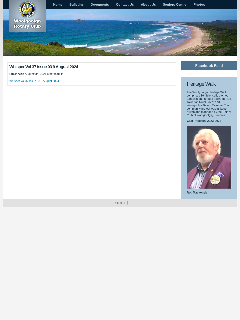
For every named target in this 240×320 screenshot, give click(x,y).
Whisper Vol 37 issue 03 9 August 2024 (34, 81)
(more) (220, 115)
